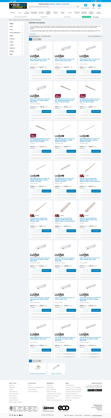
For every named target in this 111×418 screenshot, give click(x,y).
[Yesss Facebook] (10, 415)
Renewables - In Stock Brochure (73, 395)
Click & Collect (50, 387)
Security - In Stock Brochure (73, 398)
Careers (11, 389)
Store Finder (12, 387)
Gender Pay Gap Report (53, 395)
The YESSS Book (70, 385)
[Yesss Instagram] (12, 415)
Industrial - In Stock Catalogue (73, 387)
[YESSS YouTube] (20, 415)
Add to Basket (46, 71)
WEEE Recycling (51, 398)
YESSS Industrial (13, 391)
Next (39, 39)
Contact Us (49, 385)
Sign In (83, 8)
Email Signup (69, 400)
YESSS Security (13, 395)
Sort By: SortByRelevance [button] (94, 36)
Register (88, 8)
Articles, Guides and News (15, 402)
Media (67, 383)
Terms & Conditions (33, 391)
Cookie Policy (87, 415)
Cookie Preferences (97, 415)
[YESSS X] (17, 415)
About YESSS (12, 383)
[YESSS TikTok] (22, 415)
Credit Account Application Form (36, 387)
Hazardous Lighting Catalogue (73, 391)
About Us (11, 385)
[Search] (77, 6)
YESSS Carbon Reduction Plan (54, 400)
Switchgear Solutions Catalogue (74, 389)
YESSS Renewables (14, 393)
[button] (16, 26)
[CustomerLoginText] (85, 5)
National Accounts (13, 400)
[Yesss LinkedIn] (15, 415)
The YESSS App (32, 389)
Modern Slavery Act (52, 391)
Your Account (32, 383)
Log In (29, 385)
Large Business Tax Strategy (54, 393)
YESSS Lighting (13, 398)
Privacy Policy (78, 415)
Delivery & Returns (51, 389)
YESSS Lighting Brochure (72, 393)
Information (50, 383)
